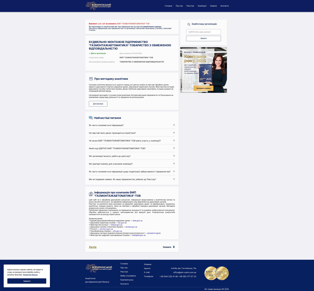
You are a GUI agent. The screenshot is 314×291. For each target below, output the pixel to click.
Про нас (179, 6)
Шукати (204, 38)
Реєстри (190, 6)
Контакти (225, 6)
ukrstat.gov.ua (131, 227)
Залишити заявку (203, 88)
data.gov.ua (137, 221)
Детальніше (98, 104)
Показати (167, 247)
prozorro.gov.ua (106, 229)
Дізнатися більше (30, 275)
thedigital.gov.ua (139, 235)
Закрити (26, 281)
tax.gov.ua (122, 223)
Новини (213, 6)
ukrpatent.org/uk (154, 233)
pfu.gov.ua (117, 231)
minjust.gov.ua (116, 225)
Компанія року (126, 280)
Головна (168, 6)
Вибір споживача (128, 276)
